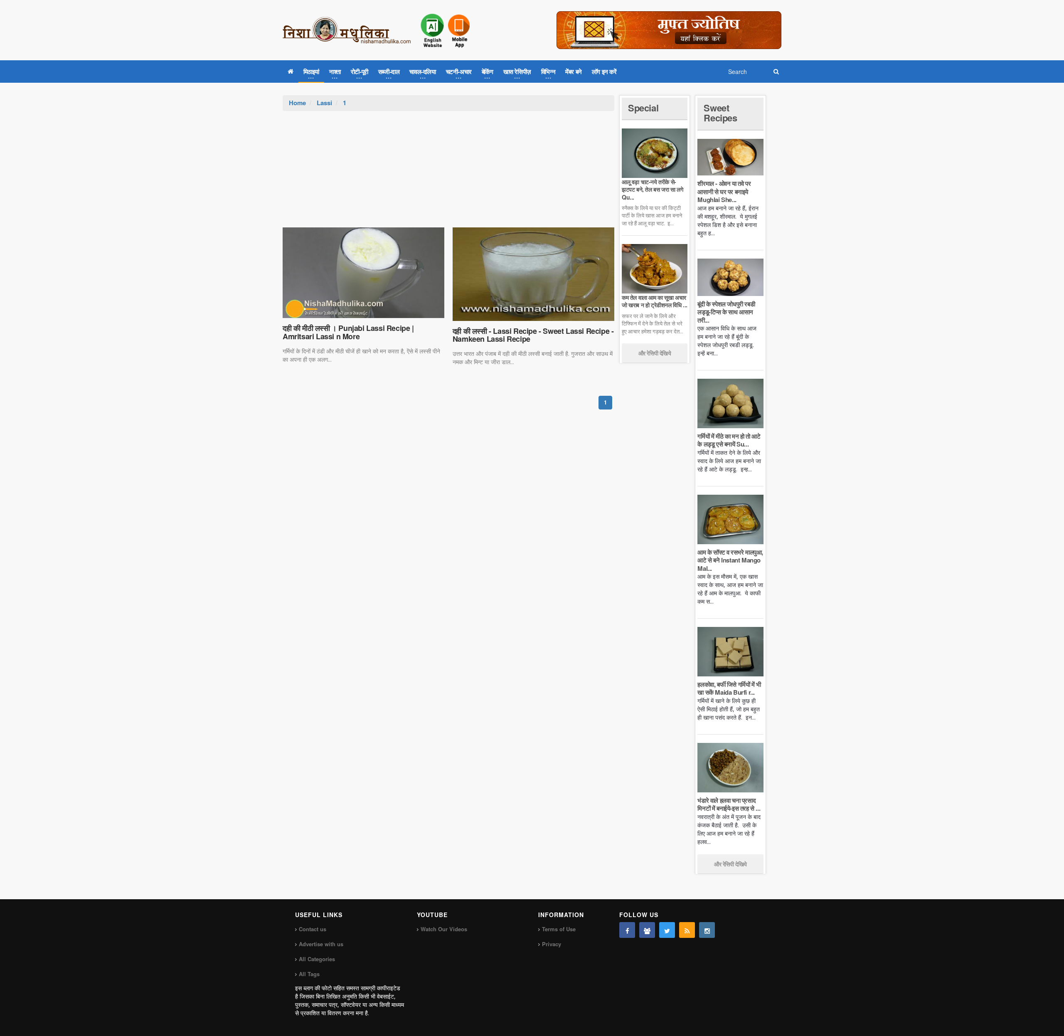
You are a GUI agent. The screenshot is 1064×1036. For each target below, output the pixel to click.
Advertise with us (321, 944)
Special (643, 107)
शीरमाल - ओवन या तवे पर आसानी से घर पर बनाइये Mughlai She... (724, 191)
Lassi (324, 102)
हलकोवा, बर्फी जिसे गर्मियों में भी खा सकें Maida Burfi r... (729, 688)
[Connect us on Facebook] (627, 930)
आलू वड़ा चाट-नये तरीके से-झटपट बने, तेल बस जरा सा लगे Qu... (652, 189)
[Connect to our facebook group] (647, 930)
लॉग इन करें (604, 71)
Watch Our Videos (444, 929)
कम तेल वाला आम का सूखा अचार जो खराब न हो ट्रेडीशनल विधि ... (654, 301)
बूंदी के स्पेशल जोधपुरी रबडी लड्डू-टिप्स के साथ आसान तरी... (726, 312)
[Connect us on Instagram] (707, 930)
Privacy (551, 944)
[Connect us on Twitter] (667, 930)
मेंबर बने (573, 71)
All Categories (317, 959)
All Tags (309, 974)
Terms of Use (559, 929)
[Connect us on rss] (687, 930)
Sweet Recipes (720, 112)
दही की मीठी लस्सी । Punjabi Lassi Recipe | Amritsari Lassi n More (348, 332)
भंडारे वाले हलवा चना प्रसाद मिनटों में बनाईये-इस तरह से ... (728, 804)
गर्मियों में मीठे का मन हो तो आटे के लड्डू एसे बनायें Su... (728, 440)
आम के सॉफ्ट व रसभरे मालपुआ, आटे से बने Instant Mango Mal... (730, 560)
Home (297, 102)
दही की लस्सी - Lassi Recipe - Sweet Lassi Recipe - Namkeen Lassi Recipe (533, 335)
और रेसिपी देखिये (654, 353)
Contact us (312, 929)
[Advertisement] (448, 173)
